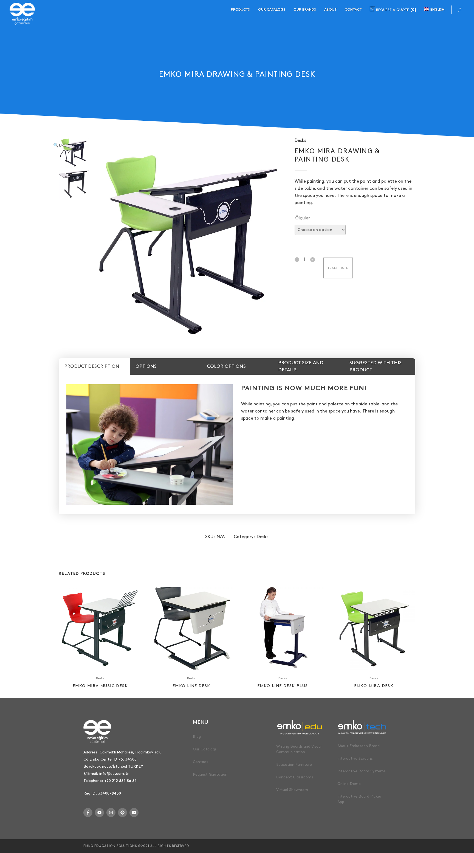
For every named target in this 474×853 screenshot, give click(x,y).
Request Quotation (210, 774)
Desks (300, 141)
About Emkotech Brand (358, 746)
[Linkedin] (134, 812)
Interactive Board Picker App (359, 799)
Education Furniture (294, 764)
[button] (167, 145)
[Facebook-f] (87, 812)
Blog (197, 736)
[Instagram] (110, 812)
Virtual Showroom (292, 790)
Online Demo (349, 784)
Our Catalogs (204, 749)
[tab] (94, 366)
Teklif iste (338, 268)
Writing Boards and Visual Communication (298, 749)
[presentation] (94, 366)
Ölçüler (302, 218)
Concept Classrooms (294, 777)
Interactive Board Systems (361, 771)
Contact (200, 762)
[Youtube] (99, 812)
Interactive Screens (355, 758)
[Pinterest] (122, 812)
